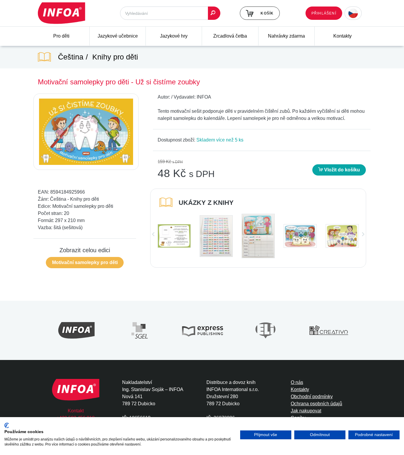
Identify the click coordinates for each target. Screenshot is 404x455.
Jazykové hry (174, 35)
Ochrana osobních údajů (316, 403)
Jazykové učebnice (118, 35)
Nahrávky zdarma (286, 35)
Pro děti (61, 35)
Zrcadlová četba (230, 35)
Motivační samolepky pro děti (85, 262)
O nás (297, 382)
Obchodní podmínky (312, 396)
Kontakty (342, 35)
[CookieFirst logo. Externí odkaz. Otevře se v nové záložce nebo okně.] (6, 425)
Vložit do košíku (341, 169)
